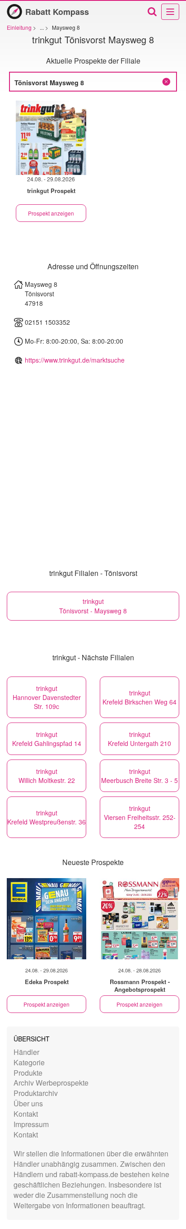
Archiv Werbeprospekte (51, 1082)
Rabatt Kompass (57, 12)
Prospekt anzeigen (51, 213)
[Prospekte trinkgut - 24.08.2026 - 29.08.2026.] (51, 138)
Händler (26, 1052)
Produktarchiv (36, 1093)
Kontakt (26, 1114)
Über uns (28, 1103)
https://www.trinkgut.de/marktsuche (75, 359)
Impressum (31, 1124)
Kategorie (29, 1062)
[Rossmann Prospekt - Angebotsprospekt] (139, 918)
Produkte (28, 1073)
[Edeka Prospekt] (46, 918)
